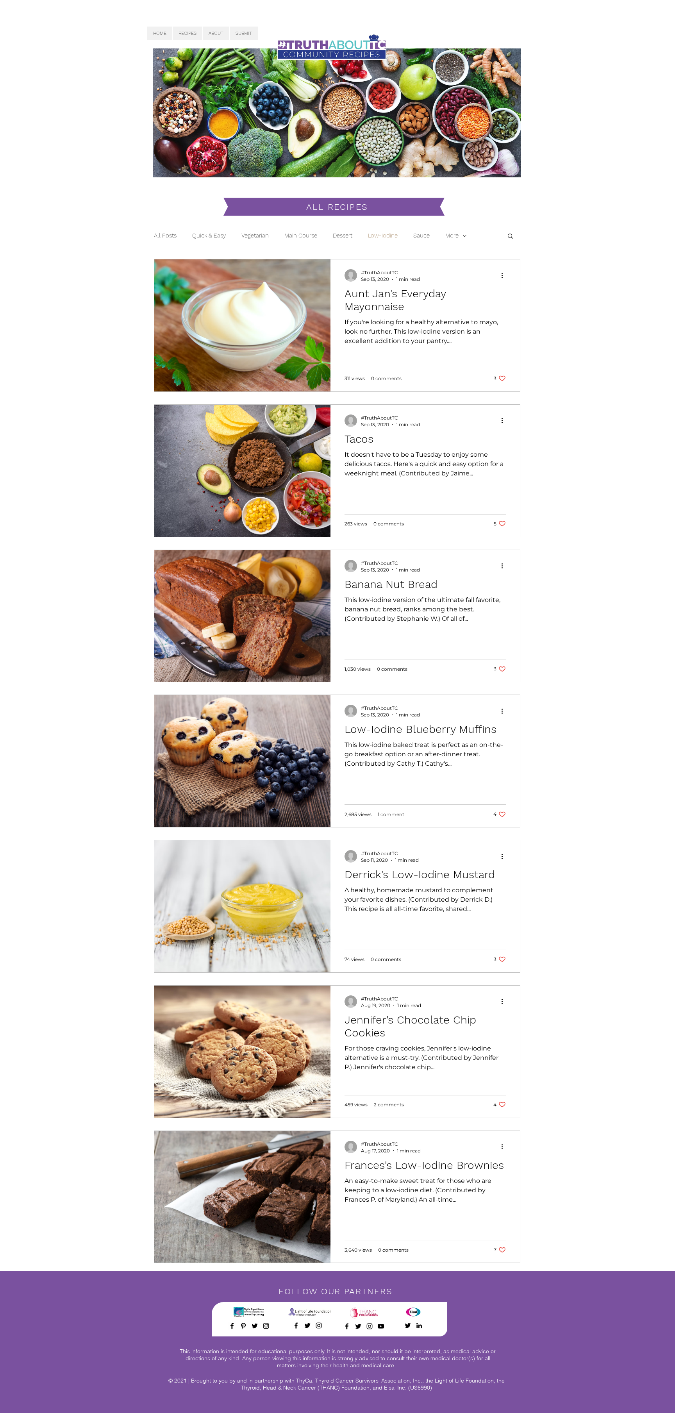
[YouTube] (381, 1326)
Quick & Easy (209, 235)
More (452, 235)
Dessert (342, 235)
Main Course (300, 235)
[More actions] (504, 275)
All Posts (165, 235)
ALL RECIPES (337, 207)
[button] (510, 236)
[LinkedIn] (419, 1325)
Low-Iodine (383, 235)
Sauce (421, 235)
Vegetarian (255, 235)
